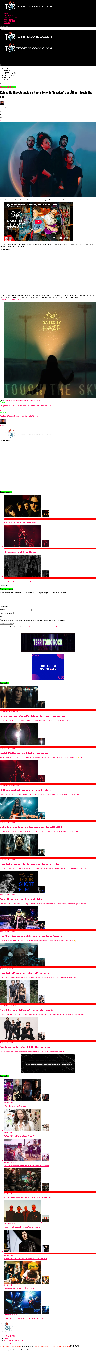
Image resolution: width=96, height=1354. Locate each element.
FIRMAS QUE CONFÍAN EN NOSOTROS (14, 1340)
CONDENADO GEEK (10, 19)
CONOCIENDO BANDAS (11, 17)
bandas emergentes (17, 400)
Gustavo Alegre (17, 1346)
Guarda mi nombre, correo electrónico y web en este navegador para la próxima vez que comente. (34, 620)
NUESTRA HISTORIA (9, 1336)
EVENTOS (7, 23)
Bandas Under (28, 400)
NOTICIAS (7, 14)
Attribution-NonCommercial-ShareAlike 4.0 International (52, 1346)
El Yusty (2, 121)
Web (1, 617)
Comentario (4, 606)
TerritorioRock (4, 1346)
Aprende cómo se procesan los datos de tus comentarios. (48, 627)
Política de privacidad (10, 1343)
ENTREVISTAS (8, 16)
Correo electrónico (6, 613)
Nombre (3, 610)
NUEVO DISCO (38, 400)
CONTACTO (7, 1338)
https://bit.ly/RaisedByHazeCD (10, 299)
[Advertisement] (48, 263)
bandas (8, 400)
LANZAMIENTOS (9, 21)
